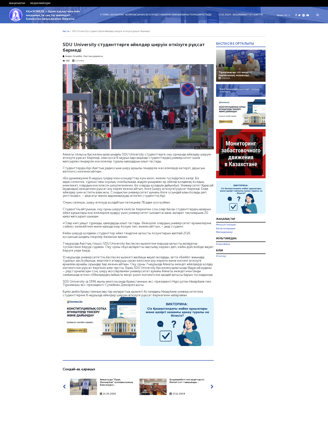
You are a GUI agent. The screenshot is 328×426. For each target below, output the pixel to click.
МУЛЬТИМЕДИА (226, 238)
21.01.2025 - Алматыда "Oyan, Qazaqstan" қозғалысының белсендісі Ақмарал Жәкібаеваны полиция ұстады (131, 14)
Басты (66, 31)
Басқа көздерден (225, 228)
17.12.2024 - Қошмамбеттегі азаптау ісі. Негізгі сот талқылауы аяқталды (253, 14)
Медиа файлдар (40, 3)
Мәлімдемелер (224, 232)
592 (68, 61)
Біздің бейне (223, 244)
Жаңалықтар (225, 219)
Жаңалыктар (17, 3)
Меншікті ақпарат (226, 224)
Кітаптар (221, 256)
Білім (219, 250)
